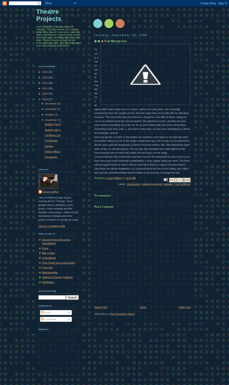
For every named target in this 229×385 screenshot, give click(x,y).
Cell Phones (51, 140)
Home (143, 307)
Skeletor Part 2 (53, 124)
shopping (168, 184)
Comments (50, 319)
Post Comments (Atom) (122, 314)
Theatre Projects (48, 15)
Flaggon (49, 146)
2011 (45, 88)
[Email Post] (165, 179)
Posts (47, 312)
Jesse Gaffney (51, 191)
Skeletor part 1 (53, 129)
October (50, 114)
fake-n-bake (48, 253)
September (51, 120)
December (51, 103)
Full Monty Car (53, 135)
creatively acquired (151, 184)
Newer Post (100, 307)
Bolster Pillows (52, 151)
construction (133, 184)
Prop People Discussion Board (58, 262)
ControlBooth (49, 258)
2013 (45, 77)
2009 (45, 99)
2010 (45, 93)
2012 (45, 83)
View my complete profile (51, 226)
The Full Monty (182, 184)
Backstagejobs (50, 272)
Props (45, 248)
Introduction (51, 157)
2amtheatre (48, 282)
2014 (45, 72)
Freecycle (47, 267)
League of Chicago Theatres (57, 277)
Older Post (185, 307)
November (51, 109)
